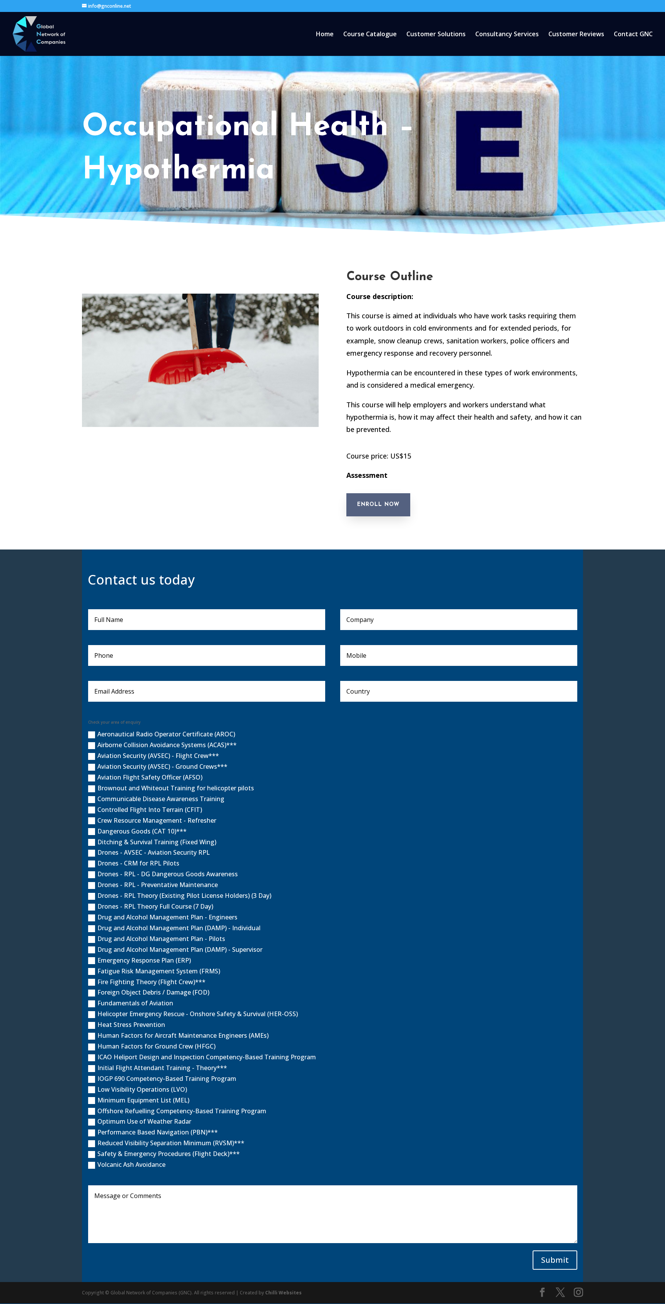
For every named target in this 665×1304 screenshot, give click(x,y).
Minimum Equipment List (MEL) (143, 1100)
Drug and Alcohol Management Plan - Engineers (167, 917)
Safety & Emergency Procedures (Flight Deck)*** (168, 1153)
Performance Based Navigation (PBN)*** (157, 1132)
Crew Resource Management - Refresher (156, 820)
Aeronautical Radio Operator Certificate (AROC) (166, 734)
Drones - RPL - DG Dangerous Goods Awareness (167, 874)
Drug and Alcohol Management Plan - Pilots (161, 938)
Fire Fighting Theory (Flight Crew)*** (151, 982)
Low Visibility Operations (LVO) (142, 1089)
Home (325, 34)
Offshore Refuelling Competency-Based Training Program (181, 1111)
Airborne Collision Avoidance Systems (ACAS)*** (167, 745)
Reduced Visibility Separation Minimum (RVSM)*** (170, 1143)
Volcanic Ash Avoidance (131, 1164)
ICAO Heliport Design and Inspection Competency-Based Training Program (206, 1057)
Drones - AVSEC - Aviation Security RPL (153, 852)
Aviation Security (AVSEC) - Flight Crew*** (158, 755)
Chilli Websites (283, 1292)
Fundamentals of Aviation (135, 1003)
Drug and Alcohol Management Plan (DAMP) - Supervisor (179, 949)
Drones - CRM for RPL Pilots (138, 863)
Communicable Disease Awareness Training (160, 799)
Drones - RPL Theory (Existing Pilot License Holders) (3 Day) (184, 895)
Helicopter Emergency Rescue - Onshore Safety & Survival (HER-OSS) (197, 1014)
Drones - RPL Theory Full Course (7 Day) (155, 906)
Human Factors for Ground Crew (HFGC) (156, 1046)
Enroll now (378, 504)
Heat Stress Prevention (131, 1024)
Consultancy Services (507, 34)
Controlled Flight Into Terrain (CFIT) (149, 809)
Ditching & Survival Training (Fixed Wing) (156, 842)
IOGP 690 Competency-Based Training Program (166, 1078)
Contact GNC (633, 34)
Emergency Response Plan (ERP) (144, 960)
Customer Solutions (436, 34)
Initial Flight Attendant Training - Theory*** (162, 1068)
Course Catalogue (370, 34)
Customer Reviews (576, 34)
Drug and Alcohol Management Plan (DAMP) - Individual (179, 928)
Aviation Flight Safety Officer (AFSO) (149, 777)
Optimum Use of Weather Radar (144, 1121)
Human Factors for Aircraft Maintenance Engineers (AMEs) (183, 1035)
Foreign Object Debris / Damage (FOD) (153, 992)
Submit (555, 1260)
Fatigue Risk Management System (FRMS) (158, 971)
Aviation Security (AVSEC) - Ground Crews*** (162, 766)
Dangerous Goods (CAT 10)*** (142, 831)
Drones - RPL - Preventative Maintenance (157, 885)
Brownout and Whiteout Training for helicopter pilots (175, 788)
